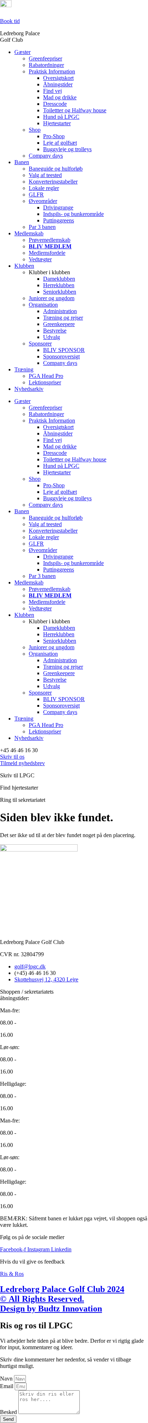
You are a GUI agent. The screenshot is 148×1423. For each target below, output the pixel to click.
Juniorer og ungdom (51, 298)
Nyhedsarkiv (28, 389)
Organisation (43, 305)
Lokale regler (44, 188)
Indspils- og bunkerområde (73, 214)
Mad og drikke (60, 97)
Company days (46, 156)
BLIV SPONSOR (64, 350)
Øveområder (43, 201)
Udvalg (51, 337)
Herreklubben (58, 285)
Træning (23, 369)
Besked (9, 1412)
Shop (35, 130)
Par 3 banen (42, 227)
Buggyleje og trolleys (67, 149)
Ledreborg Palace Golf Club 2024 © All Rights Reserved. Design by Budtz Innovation (62, 1298)
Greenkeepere (59, 324)
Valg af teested (45, 175)
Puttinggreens (58, 220)
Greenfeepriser (45, 58)
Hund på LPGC (61, 117)
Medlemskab (28, 233)
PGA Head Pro (46, 376)
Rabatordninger (46, 65)
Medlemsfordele (47, 253)
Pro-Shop (54, 136)
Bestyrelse (54, 330)
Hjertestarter (57, 123)
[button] (19, 750)
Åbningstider (58, 84)
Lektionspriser (45, 382)
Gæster (22, 52)
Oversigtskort (58, 78)
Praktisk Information (52, 71)
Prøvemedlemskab (49, 240)
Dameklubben (59, 279)
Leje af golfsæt (60, 143)
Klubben (24, 266)
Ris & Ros (12, 1274)
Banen (21, 162)
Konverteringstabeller (53, 182)
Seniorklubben (59, 292)
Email (7, 1386)
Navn (7, 1378)
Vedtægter (40, 259)
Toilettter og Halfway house (74, 110)
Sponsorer (40, 343)
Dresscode (55, 104)
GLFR (36, 194)
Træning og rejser (63, 318)
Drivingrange (58, 207)
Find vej (52, 91)
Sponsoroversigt (61, 356)
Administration (60, 311)
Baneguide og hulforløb (56, 169)
